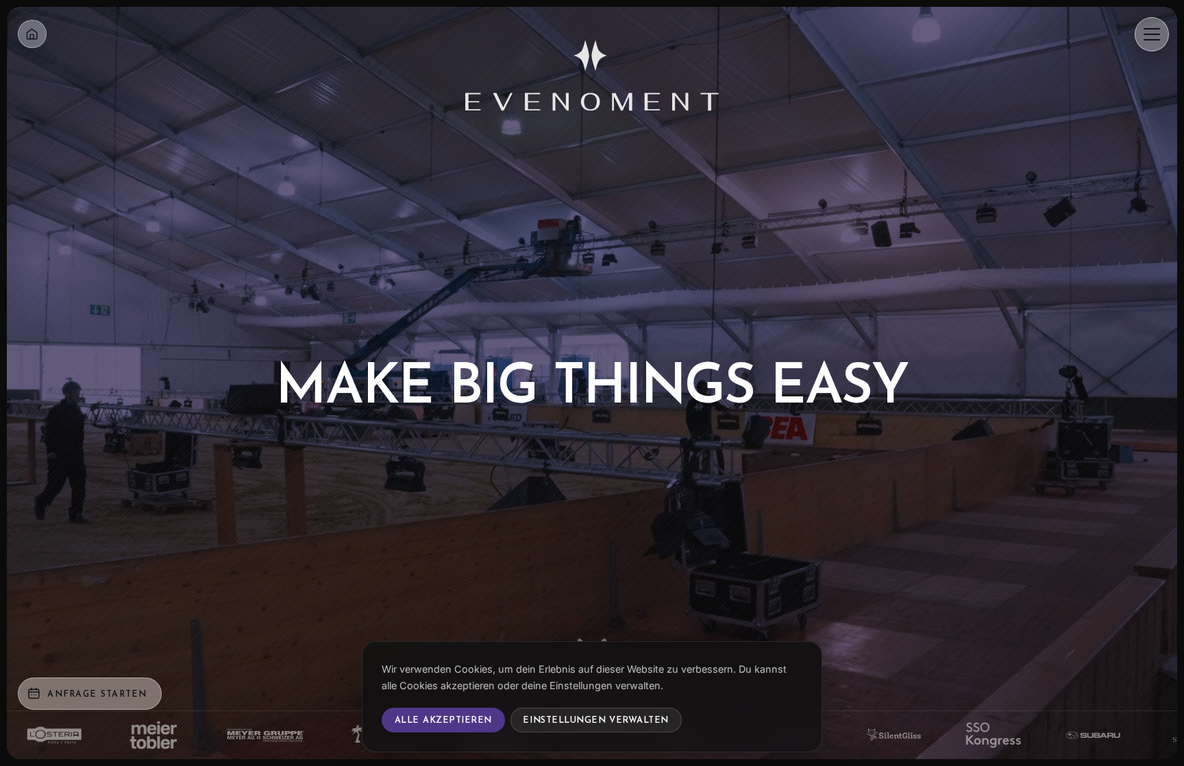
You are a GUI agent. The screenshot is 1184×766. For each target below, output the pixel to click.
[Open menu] (1152, 34)
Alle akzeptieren (443, 719)
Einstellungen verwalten (595, 719)
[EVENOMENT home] (592, 70)
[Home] (32, 34)
